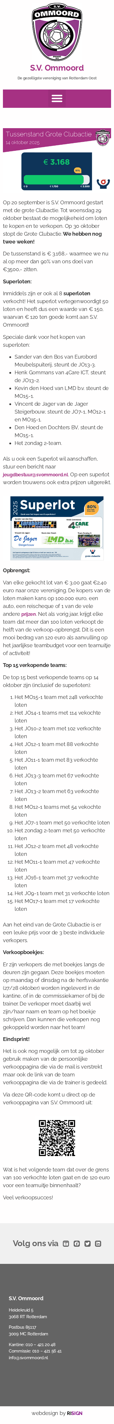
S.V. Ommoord (57, 68)
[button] (57, 98)
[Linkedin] (98, 1244)
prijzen (28, 614)
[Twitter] (87, 1244)
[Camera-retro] (66, 1244)
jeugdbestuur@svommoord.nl (35, 474)
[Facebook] (77, 1244)
